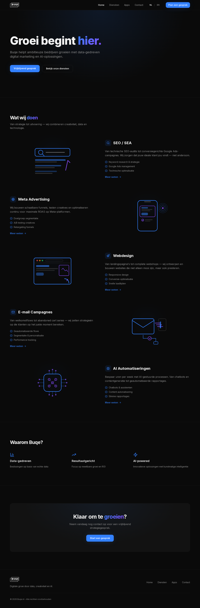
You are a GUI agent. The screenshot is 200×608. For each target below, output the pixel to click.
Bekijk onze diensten (57, 68)
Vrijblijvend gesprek (25, 68)
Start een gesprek (100, 538)
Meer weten (111, 177)
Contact (139, 5)
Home (101, 5)
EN (158, 5)
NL (151, 5)
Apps (127, 5)
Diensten (114, 5)
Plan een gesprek (178, 5)
